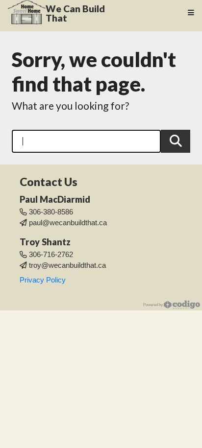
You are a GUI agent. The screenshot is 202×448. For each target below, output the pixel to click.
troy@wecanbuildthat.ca (67, 265)
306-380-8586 (51, 212)
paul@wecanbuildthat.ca (68, 223)
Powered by (153, 305)
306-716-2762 (51, 255)
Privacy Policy (43, 280)
